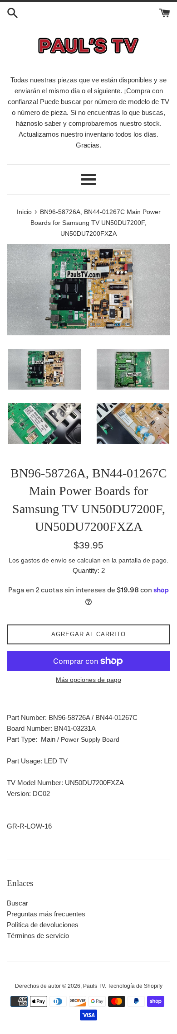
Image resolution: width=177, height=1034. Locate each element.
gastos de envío (44, 560)
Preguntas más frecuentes (46, 914)
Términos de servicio (38, 935)
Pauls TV (94, 986)
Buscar (17, 903)
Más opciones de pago (88, 679)
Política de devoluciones (43, 925)
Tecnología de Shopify (135, 986)
